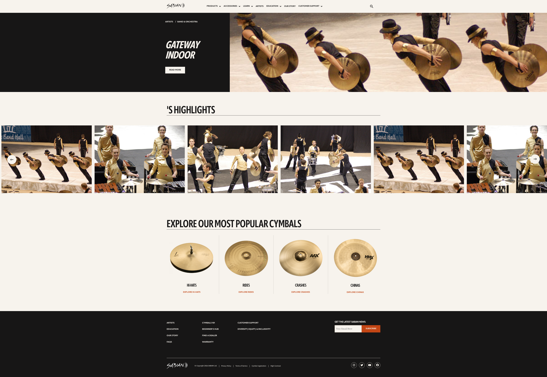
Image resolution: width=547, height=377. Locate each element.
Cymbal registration (259, 366)
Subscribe (371, 329)
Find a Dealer (209, 336)
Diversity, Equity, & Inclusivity (254, 329)
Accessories (230, 6)
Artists (260, 6)
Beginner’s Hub (210, 329)
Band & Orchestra (187, 22)
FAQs (169, 342)
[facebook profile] (377, 365)
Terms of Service (241, 366)
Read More (175, 70)
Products (212, 6)
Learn (246, 6)
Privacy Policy (226, 366)
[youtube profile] (370, 365)
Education (272, 6)
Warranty (208, 342)
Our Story (290, 6)
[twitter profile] (362, 365)
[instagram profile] (354, 365)
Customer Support (308, 6)
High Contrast (276, 366)
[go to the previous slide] (12, 159)
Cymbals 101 (208, 323)
